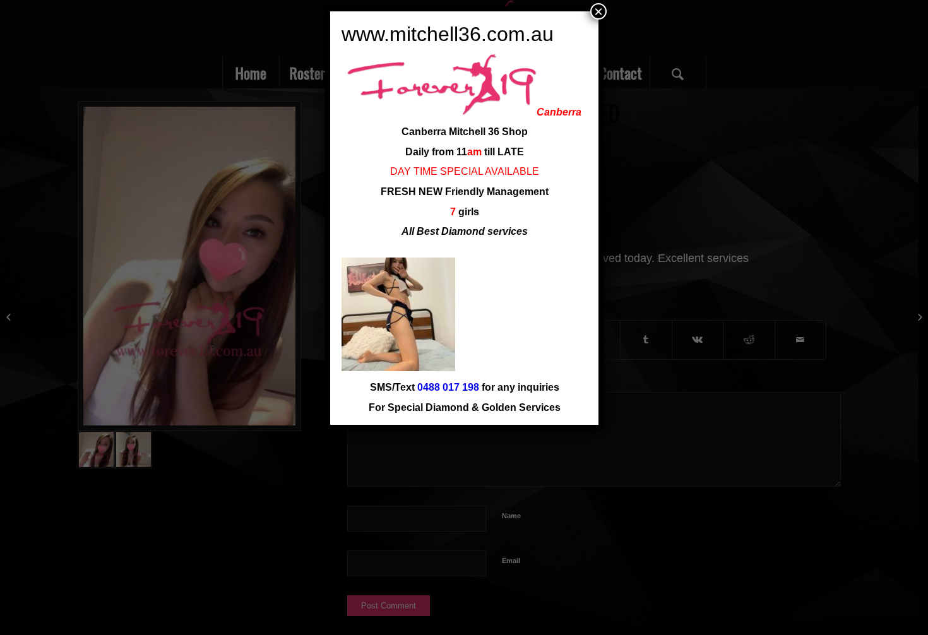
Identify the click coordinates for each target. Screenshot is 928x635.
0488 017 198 (448, 387)
